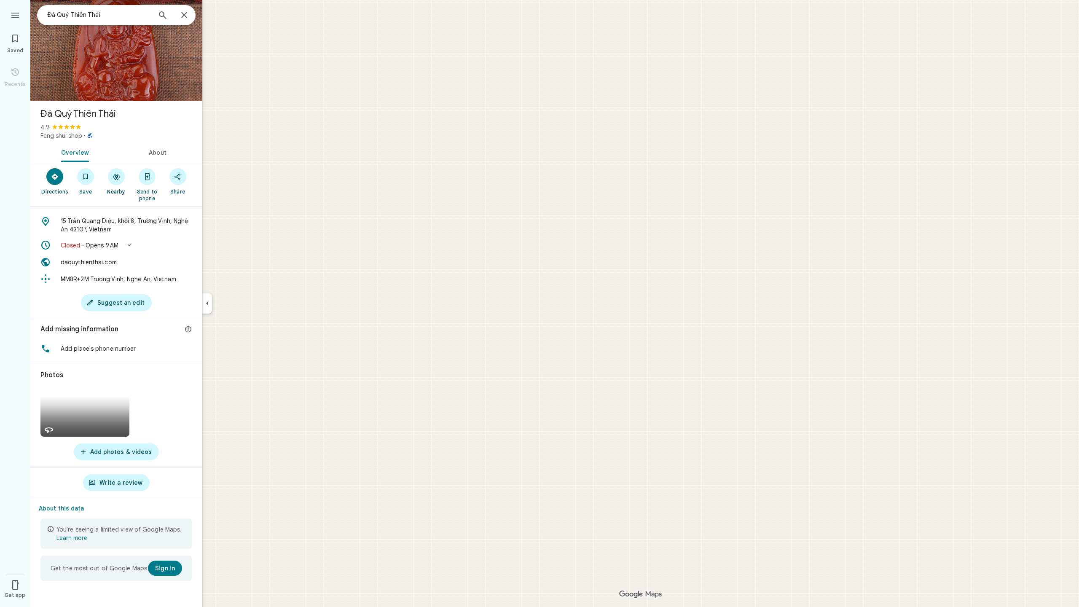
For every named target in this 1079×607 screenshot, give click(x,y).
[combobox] (99, 15)
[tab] (73, 152)
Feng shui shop (61, 136)
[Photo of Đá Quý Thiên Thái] (116, 50)
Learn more (71, 538)
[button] (116, 245)
